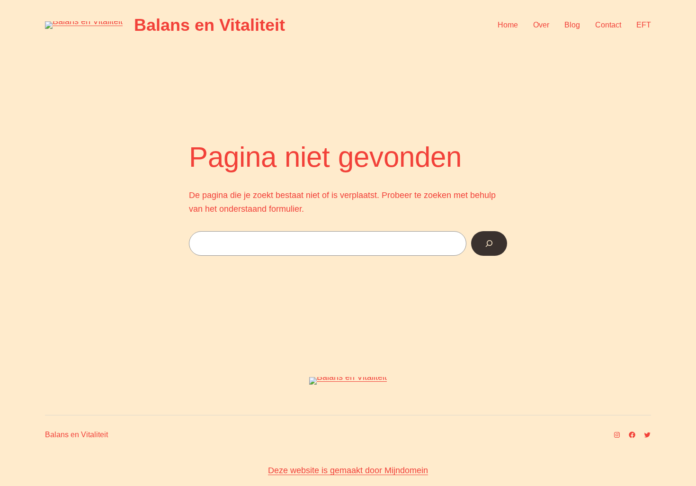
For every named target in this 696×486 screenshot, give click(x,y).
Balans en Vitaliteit (209, 25)
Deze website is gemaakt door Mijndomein (348, 470)
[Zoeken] (489, 243)
